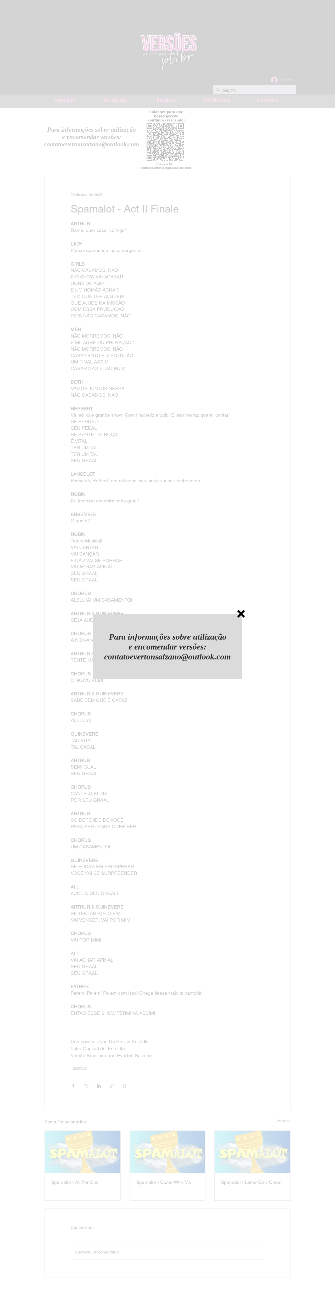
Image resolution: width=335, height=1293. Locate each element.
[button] (241, 614)
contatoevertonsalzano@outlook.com (167, 656)
